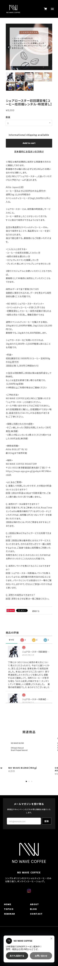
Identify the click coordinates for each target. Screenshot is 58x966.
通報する (36, 611)
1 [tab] (26, 781)
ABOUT (34, 904)
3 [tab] (31, 781)
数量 (8, 117)
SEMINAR (9, 914)
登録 (46, 821)
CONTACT (36, 914)
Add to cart (29, 143)
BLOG (33, 909)
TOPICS (8, 909)
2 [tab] (29, 781)
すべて (11, 639)
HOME (7, 904)
